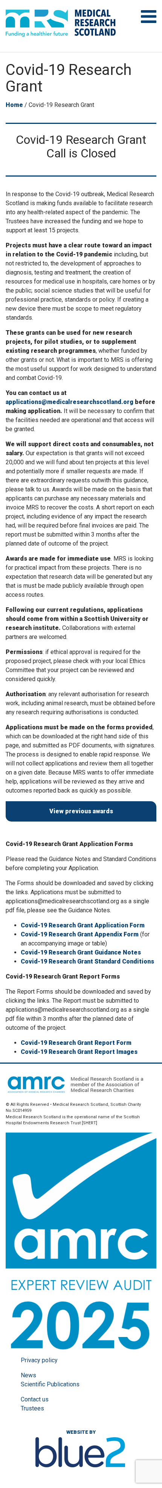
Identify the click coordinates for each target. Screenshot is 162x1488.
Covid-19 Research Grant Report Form (76, 1042)
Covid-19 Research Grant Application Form (83, 925)
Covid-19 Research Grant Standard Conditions (87, 961)
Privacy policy (39, 1360)
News (28, 1375)
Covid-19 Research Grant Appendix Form (80, 934)
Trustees (32, 1408)
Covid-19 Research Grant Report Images (79, 1051)
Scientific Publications (50, 1384)
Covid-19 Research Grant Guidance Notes (81, 952)
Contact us (35, 1399)
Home (14, 104)
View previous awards (81, 811)
